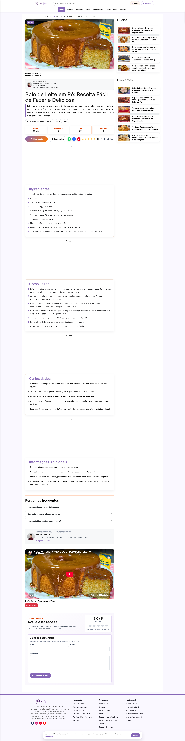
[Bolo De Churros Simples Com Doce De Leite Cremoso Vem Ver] (124, 40)
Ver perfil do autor (43, 541)
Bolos (61, 9)
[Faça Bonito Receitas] (41, 3)
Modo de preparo (46, 121)
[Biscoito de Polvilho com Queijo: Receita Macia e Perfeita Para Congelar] (124, 137)
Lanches (79, 9)
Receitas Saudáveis (80, 707)
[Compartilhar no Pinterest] (78, 139)
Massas (123, 9)
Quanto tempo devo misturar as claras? (44, 514)
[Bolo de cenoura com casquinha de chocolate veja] (124, 58)
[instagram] (36, 723)
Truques (76, 720)
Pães (101, 714)
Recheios (70, 9)
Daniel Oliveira (41, 81)
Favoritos (148, 3)
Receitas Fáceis (78, 704)
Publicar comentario (40, 675)
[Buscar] (110, 3)
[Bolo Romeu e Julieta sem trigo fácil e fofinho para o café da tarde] (124, 49)
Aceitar (135, 735)
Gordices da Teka (36, 73)
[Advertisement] (70, 163)
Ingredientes (31, 121)
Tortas (88, 9)
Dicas (58, 121)
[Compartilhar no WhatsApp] (69, 139)
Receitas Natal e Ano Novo (82, 717)
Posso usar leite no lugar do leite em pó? (44, 507)
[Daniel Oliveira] (29, 84)
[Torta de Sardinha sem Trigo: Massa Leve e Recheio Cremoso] (124, 128)
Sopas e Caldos (111, 9)
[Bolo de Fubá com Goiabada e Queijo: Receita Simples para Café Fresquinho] (124, 68)
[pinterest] (40, 723)
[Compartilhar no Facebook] (74, 139)
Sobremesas (98, 9)
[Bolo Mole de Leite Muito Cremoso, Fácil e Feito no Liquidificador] (124, 30)
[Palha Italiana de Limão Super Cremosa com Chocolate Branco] (124, 90)
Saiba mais (49, 736)
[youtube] (44, 723)
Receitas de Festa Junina (82, 714)
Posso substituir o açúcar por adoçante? (44, 521)
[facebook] (32, 723)
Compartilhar (59, 139)
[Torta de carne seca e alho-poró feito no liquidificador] (124, 109)
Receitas (53, 16)
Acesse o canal (31, 605)
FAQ (65, 121)
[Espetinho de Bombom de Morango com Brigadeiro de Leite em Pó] (124, 100)
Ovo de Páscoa (78, 710)
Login (136, 3)
